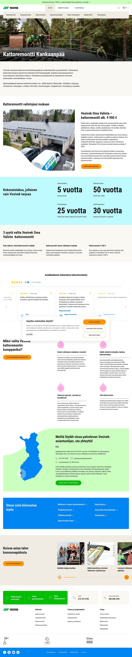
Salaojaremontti (25, 15)
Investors (83, 652)
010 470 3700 (63, 458)
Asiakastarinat (72, 618)
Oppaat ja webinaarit (74, 621)
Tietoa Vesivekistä (73, 15)
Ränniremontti (40, 15)
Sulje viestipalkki (129, 2)
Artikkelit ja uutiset (74, 614)
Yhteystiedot (101, 15)
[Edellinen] (59, 577)
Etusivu (5, 49)
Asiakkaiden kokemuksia (108, 618)
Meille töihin (88, 15)
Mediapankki (104, 629)
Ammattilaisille (63, 8)
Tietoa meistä (104, 614)
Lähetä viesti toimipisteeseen (68, 483)
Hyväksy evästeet (94, 322)
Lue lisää (29, 334)
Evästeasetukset (94, 335)
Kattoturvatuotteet (56, 15)
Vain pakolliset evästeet (94, 328)
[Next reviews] (126, 307)
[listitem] (75, 189)
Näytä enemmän (56, 310)
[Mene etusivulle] (10, 8)
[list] (93, 200)
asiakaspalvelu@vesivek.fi (83, 458)
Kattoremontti (11, 15)
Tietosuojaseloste (50, 652)
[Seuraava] (126, 577)
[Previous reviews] (6, 307)
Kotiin (50, 8)
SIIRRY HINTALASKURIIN (91, 166)
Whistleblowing (74, 652)
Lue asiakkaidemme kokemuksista (17, 357)
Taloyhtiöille (79, 8)
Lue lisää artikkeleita (13, 563)
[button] (118, 8)
